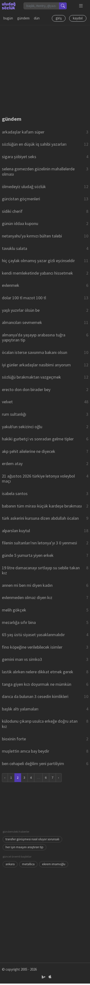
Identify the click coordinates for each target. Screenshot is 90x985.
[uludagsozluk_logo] (8, 5)
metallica (28, 864)
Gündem (23, 18)
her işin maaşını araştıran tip (24, 847)
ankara (10, 864)
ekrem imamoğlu (53, 864)
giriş (59, 18)
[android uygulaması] (44, 977)
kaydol (78, 18)
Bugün (8, 18)
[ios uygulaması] (50, 977)
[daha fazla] (81, 6)
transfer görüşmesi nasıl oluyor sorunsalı (32, 839)
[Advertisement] (45, 70)
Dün (37, 18)
